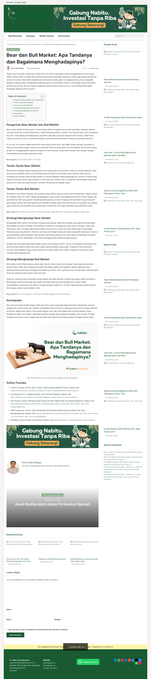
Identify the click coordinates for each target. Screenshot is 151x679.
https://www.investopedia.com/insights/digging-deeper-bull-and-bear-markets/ (44, 397)
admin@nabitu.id (49, 663)
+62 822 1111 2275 (50, 668)
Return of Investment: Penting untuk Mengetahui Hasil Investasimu (43, 294)
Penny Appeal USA (111, 452)
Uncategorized (18, 44)
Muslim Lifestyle (47, 36)
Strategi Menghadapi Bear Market (27, 108)
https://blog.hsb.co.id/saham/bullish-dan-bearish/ (74, 420)
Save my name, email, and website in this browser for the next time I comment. (38, 629)
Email (9, 619)
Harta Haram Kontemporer (52, 495)
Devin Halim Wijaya (17, 68)
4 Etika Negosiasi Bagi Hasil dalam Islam (123, 117)
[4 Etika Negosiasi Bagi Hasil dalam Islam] (124, 102)
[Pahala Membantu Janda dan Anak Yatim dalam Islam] (84, 549)
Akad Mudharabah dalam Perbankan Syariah (52, 504)
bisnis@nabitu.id (49, 665)
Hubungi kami (90, 662)
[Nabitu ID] (27, 13)
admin (106, 457)
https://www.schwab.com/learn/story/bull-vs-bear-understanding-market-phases (44, 390)
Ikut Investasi (64, 36)
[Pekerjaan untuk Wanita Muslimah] (52, 549)
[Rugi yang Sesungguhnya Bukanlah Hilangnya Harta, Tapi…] (124, 175)
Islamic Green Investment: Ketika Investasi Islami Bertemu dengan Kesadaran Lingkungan (52, 212)
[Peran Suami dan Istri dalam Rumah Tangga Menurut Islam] (20, 549)
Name (9, 609)
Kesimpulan (18, 113)
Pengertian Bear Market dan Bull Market (28, 100)
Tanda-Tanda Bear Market (24, 102)
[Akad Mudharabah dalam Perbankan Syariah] (124, 64)
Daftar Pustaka (19, 116)
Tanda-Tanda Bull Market (23, 105)
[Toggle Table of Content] (41, 97)
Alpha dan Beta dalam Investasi (28, 159)
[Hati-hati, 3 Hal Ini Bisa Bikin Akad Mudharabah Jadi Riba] (124, 137)
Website (57, 619)
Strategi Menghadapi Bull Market (26, 111)
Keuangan (30, 36)
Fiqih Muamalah (15, 36)
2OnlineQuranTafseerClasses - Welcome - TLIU (121, 474)
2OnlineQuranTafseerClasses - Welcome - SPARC (122, 467)
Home (8, 44)
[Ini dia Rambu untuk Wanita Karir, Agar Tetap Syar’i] (124, 213)
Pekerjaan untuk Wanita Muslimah (52, 559)
